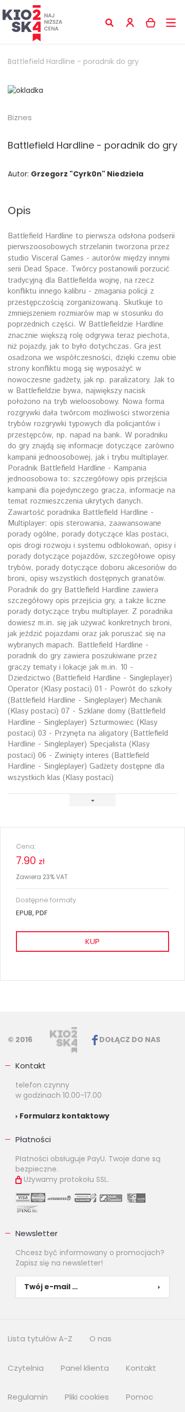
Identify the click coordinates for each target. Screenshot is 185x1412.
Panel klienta (85, 1367)
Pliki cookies (87, 1396)
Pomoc (139, 1396)
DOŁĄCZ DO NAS (129, 1039)
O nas (100, 1338)
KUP (92, 941)
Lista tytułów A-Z (40, 1338)
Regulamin (28, 1396)
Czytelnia (26, 1367)
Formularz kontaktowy (63, 1116)
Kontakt (30, 1065)
